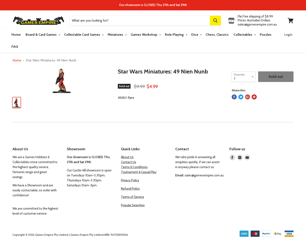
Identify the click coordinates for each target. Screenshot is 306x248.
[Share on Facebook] (234, 96)
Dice (195, 35)
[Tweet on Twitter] (240, 96)
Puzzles (265, 35)
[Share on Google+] (247, 96)
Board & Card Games (41, 35)
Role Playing (175, 35)
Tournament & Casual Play (139, 172)
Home (16, 35)
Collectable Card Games (82, 35)
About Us (127, 157)
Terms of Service (132, 197)
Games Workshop (144, 35)
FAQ (14, 47)
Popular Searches (133, 205)
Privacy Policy (130, 180)
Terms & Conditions (134, 167)
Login (288, 35)
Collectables (243, 35)
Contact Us (128, 162)
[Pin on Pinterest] (254, 96)
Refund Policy (130, 189)
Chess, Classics (217, 35)
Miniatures (116, 35)
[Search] (215, 20)
